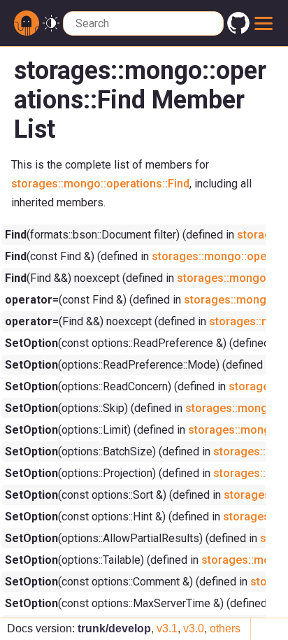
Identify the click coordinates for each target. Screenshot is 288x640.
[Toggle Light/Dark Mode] (51, 23)
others (225, 628)
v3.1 (167, 628)
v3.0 (193, 628)
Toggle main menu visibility (263, 23)
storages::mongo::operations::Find (100, 183)
